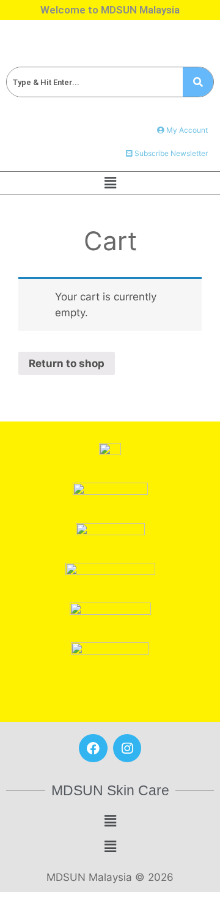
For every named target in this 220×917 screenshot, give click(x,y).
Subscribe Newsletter (170, 153)
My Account (186, 130)
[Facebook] (93, 748)
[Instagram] (127, 748)
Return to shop (67, 363)
